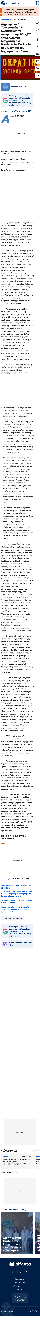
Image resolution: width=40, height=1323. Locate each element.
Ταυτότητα (20, 1289)
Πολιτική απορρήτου (20, 1286)
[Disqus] (20, 982)
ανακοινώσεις (15, 1209)
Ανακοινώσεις (6, 19)
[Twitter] (37, 46)
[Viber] (37, 61)
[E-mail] (37, 75)
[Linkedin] (37, 53)
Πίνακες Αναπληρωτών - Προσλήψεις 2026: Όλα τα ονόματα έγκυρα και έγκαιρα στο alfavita (16, 909)
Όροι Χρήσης (20, 1279)
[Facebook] (37, 39)
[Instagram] (20, 1272)
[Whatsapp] (37, 68)
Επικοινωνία (20, 1282)
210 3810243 (20, 1300)
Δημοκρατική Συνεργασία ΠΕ (12, 918)
